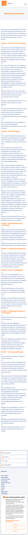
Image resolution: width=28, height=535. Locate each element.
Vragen (6, 460)
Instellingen (15, 524)
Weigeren (15, 527)
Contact (3, 488)
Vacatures (6, 456)
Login (2, 489)
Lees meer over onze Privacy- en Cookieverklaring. (13, 521)
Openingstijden (7, 464)
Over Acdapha (4, 480)
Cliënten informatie (5, 482)
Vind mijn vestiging (5, 479)
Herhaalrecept (7, 452)
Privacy (2, 484)
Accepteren (15, 530)
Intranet (3, 486)
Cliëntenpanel (4, 493)
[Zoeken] (25, 4)
